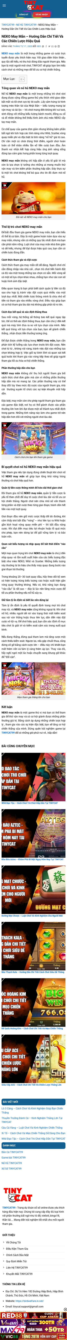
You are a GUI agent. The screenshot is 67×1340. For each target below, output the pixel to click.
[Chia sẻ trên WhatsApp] (43, 46)
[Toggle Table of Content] (20, 79)
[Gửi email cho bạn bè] (52, 46)
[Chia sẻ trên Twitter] (49, 46)
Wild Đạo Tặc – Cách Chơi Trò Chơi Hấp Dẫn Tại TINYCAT (33, 1138)
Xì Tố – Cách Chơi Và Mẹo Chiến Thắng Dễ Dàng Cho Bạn (33, 1133)
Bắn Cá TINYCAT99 (12, 1152)
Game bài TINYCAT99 (14, 1157)
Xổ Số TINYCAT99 (12, 1168)
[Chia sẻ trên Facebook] (46, 46)
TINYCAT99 (8, 24)
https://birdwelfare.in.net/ (30, 1301)
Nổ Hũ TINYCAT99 (26, 24)
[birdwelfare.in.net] (33, 5)
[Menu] (4, 5)
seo (39, 46)
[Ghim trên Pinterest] (56, 46)
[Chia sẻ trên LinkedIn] (59, 46)
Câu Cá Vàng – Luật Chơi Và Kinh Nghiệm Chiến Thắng (32, 1127)
